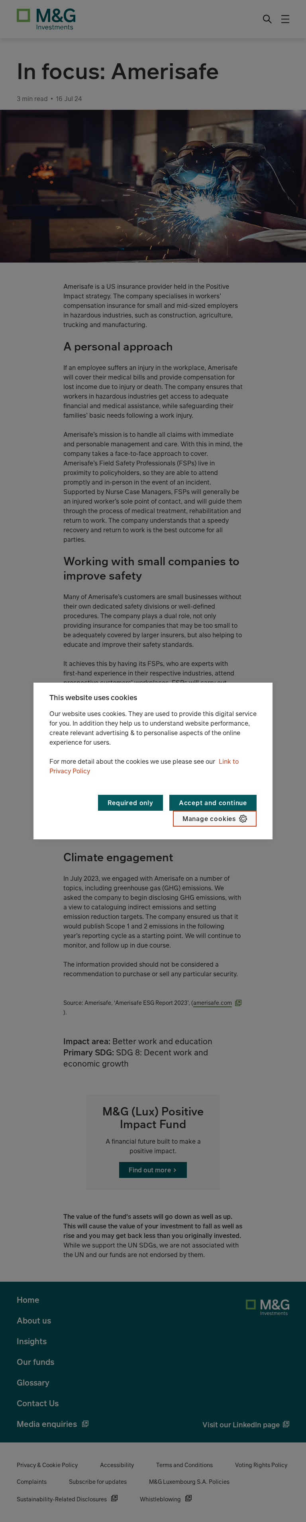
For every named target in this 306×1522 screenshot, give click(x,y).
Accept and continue (213, 802)
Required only (130, 802)
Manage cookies (209, 818)
